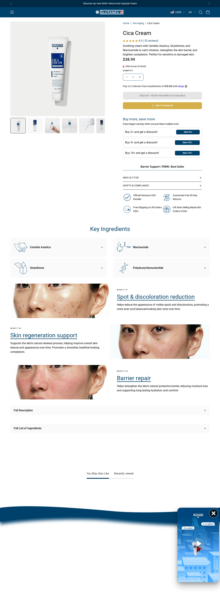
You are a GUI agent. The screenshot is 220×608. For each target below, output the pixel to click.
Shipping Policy (133, 542)
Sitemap (129, 559)
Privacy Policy (132, 531)
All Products (100, 559)
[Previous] (11, 3)
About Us (98, 531)
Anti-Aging (138, 23)
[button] (200, 12)
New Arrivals (100, 553)
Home (126, 23)
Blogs (96, 542)
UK (190, 12)
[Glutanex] (110, 12)
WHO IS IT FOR (131, 177)
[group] (110, 3)
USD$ (178, 12)
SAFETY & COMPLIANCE (136, 185)
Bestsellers (99, 548)
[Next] (209, 3)
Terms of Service (134, 548)
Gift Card (129, 553)
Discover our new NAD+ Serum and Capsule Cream (110, 3)
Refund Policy (132, 536)
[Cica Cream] (18, 125)
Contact (97, 536)
